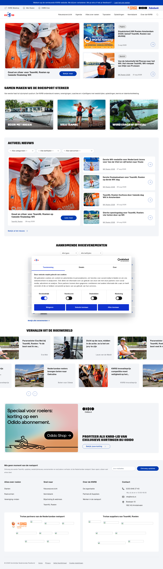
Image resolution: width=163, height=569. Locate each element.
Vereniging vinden (11, 499)
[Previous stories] (29, 393)
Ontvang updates (148, 468)
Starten (7, 489)
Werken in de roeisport (92, 499)
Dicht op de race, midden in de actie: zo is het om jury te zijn (95, 343)
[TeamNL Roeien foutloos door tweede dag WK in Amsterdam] (150, 200)
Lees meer (68, 218)
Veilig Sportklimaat (60, 563)
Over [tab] (115, 267)
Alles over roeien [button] (92, 14)
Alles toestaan (113, 307)
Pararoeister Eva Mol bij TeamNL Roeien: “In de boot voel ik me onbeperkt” (30, 343)
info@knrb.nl (131, 497)
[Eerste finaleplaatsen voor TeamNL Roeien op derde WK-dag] (150, 182)
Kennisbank (132, 14)
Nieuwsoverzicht (65, 14)
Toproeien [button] (107, 14)
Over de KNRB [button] (146, 14)
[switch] (69, 298)
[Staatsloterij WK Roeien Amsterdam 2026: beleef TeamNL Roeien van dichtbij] (153, 44)
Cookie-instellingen (76, 563)
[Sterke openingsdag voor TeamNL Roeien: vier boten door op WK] (150, 217)
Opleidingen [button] (119, 14)
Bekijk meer (68, 73)
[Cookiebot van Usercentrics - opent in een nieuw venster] (119, 260)
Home (40, 563)
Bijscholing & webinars (53, 499)
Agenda (79, 14)
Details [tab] (81, 267)
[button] (157, 14)
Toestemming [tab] (48, 267)
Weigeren (49, 307)
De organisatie (89, 489)
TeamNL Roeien (17, 221)
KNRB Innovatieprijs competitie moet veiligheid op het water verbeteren (124, 371)
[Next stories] (35, 393)
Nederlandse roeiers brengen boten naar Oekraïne (61, 371)
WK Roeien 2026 (124, 75)
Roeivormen (9, 494)
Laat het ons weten (122, 2)
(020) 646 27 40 (132, 489)
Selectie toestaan (81, 307)
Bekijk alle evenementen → (39, 320)
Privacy (48, 563)
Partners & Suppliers (91, 494)
